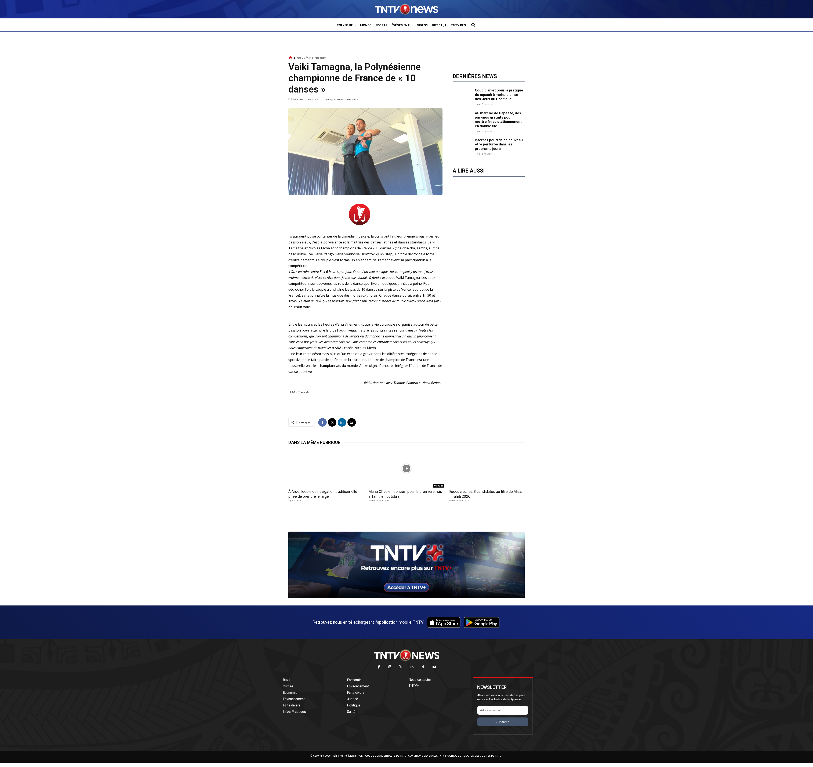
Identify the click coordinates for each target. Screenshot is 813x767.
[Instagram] (389, 667)
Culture (320, 58)
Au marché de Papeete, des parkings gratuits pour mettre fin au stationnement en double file (498, 119)
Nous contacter (420, 680)
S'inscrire (502, 722)
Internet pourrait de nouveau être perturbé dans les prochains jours (499, 144)
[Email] (351, 422)
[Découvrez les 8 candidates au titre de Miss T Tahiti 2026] (487, 468)
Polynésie (303, 58)
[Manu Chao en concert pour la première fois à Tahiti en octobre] (407, 468)
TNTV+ (414, 686)
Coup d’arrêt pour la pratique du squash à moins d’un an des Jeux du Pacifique (499, 94)
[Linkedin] (342, 422)
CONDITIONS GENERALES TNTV (426, 755)
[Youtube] (434, 667)
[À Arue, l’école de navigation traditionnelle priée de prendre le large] (326, 468)
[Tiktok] (423, 667)
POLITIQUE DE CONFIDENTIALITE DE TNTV (382, 755)
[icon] (290, 58)
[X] (332, 422)
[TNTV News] (406, 655)
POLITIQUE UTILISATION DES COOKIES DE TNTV (474, 755)
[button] (473, 25)
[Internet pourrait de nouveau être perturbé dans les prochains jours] (463, 146)
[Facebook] (322, 422)
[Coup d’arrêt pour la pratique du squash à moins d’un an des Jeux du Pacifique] (463, 96)
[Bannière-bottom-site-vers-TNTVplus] (406, 597)
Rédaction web (299, 392)
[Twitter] (401, 667)
